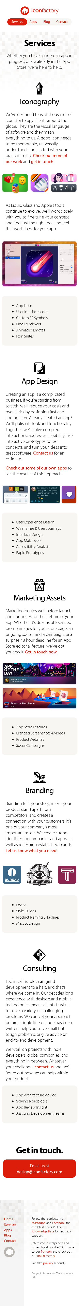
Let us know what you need (31, 850)
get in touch (42, 161)
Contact (62, 21)
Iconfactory (39, 10)
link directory (46, 1256)
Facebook (58, 1223)
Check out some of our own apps (36, 468)
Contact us (43, 453)
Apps (33, 21)
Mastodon (39, 1223)
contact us (44, 1067)
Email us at (39, 1168)
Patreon (46, 1251)
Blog (46, 21)
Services (17, 21)
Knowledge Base (43, 1231)
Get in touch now (41, 652)
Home (8, 1219)
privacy (48, 1263)
